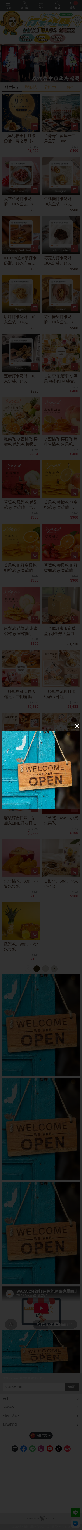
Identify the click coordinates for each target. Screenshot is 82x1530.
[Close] (77, 725)
